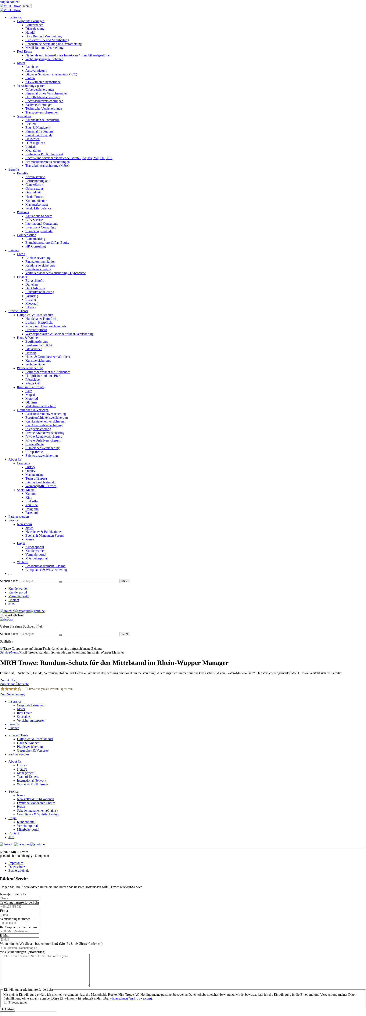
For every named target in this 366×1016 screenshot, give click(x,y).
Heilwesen (32, 139)
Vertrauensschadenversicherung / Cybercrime (55, 273)
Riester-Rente (34, 444)
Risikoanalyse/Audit (39, 231)
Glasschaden (33, 349)
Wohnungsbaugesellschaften (44, 59)
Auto (28, 391)
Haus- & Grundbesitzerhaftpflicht (47, 356)
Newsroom (24, 524)
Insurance (14, 17)
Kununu (30, 493)
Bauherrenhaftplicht (38, 345)
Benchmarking (35, 239)
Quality (30, 471)
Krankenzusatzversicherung (43, 425)
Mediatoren (33, 150)
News (29, 528)
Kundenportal (34, 547)
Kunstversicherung (38, 360)
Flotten (30, 78)
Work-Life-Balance (38, 208)
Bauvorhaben (34, 25)
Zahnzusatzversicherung (41, 455)
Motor (21, 63)
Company (23, 463)
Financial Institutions (39, 131)
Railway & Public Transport (44, 154)
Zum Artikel (8, 680)
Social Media (26, 490)
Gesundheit (33, 192)
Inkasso (30, 307)
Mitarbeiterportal (36, 558)
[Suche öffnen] (10, 574)
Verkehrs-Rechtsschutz (40, 406)
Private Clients (18, 311)
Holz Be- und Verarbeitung (43, 36)
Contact (13, 600)
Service (13, 520)
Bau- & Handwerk (37, 127)
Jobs (11, 604)
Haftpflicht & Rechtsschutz (35, 315)
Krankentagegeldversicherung (45, 421)
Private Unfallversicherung (43, 440)
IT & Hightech (35, 143)
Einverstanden (18, 1002)
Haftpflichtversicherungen (42, 97)
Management (34, 474)
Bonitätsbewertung (38, 258)
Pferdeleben (33, 379)
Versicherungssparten (31, 86)
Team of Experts (36, 478)
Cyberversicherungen (39, 89)
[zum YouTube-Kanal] (37, 611)
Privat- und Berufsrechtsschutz (45, 326)
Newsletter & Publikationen (43, 531)
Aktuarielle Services (38, 216)
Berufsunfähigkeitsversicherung (46, 417)
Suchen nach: (9, 581)
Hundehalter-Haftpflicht (41, 318)
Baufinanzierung (36, 341)
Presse (29, 539)
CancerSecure (34, 184)
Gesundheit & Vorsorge (33, 410)
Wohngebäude (35, 364)
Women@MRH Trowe (40, 486)
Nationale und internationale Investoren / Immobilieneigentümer (68, 55)
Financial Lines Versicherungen (46, 93)
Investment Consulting (40, 227)
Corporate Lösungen (30, 21)
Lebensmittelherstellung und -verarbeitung (53, 44)
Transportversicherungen (41, 112)
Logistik (30, 146)
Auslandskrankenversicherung (45, 414)
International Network (40, 482)
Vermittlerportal (35, 554)
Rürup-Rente (34, 452)
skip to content (9, 2)
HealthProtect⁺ (35, 196)
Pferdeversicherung (30, 368)
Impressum (15, 863)
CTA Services (34, 220)
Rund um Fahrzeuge (30, 387)
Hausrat (30, 353)
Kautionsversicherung (40, 265)
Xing (28, 497)
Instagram (32, 509)
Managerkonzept (36, 204)
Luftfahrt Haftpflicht (39, 322)
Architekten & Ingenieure (42, 120)
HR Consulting (35, 246)
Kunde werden (35, 550)
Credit (21, 254)
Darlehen (31, 284)
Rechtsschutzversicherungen (44, 101)
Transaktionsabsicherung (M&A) (47, 165)
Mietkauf (31, 303)
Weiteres (22, 562)
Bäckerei (31, 124)
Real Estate (24, 51)
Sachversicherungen (38, 105)
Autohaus (31, 66)
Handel (30, 32)
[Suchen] (60, 582)
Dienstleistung (34, 28)
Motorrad (31, 398)
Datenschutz (16, 866)
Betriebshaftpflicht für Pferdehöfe (47, 372)
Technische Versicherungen (43, 108)
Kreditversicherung (38, 269)
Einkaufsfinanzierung (39, 292)
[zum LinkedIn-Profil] (7, 611)
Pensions (23, 212)
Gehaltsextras (34, 188)
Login (21, 543)
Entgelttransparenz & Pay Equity (47, 242)
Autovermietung (36, 70)
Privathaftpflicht (36, 330)
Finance (13, 250)
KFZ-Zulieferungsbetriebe (43, 82)
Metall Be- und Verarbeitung (44, 47)
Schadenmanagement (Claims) (45, 566)
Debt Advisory (35, 288)
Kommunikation (36, 200)
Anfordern (8, 1009)
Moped (30, 395)
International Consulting (41, 223)
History (30, 467)
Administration (35, 177)
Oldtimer (31, 402)
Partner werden (18, 516)
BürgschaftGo (34, 280)
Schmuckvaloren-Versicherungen (47, 162)
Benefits (13, 169)
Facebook (32, 512)
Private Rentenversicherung (43, 436)
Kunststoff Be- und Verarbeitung (47, 40)
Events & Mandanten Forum (44, 535)
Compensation (26, 235)
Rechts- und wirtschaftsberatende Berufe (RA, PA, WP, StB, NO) (69, 158)
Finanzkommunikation (40, 261)
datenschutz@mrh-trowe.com (131, 998)
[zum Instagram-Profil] (22, 611)
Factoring (31, 296)
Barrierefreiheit (18, 870)
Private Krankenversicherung (44, 433)
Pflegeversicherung (38, 429)
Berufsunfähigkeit (37, 181)
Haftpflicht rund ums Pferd (43, 375)
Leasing (30, 299)
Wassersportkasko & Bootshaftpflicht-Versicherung (59, 334)
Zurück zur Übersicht (14, 684)
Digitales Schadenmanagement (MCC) (51, 74)
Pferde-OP (32, 383)
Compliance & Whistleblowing (46, 570)
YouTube (31, 505)
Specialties (24, 116)
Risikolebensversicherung (42, 448)
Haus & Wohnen (28, 337)
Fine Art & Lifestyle (38, 135)
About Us (15, 459)
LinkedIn (31, 501)
